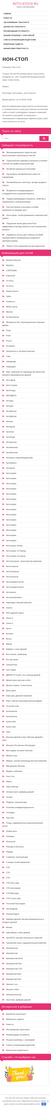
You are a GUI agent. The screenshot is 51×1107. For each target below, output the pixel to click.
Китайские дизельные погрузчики (21, 169)
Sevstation (10, 346)
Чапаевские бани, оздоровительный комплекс (26, 943)
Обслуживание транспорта (16, 22)
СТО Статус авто (13, 898)
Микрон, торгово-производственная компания (26, 761)
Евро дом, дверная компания (19, 696)
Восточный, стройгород (16, 654)
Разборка (10, 836)
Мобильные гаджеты (13, 44)
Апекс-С (9, 618)
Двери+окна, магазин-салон (18, 680)
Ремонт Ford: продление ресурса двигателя (26, 246)
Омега (9, 782)
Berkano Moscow (13, 260)
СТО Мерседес (12, 893)
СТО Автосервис (13, 888)
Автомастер (11, 442)
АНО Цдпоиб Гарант (15, 613)
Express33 (10, 276)
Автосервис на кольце (16, 556)
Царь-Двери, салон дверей (18, 933)
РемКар (9, 852)
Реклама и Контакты (15, 847)
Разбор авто (11, 831)
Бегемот (9, 634)
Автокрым (10, 427)
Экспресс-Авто (12, 989)
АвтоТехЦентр (12, 572)
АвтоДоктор (11, 411)
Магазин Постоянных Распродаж (20, 745)
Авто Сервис (11, 385)
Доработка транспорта (14, 27)
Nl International (12, 317)
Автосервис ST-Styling (16, 551)
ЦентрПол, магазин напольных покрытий (24, 938)
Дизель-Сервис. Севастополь (19, 685)
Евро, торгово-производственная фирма (24, 701)
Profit (8, 336)
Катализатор (11, 711)
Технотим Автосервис (15, 904)
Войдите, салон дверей (16, 649)
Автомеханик (12, 447)
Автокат (9, 422)
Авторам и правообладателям (19, 458)
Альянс (9, 608)
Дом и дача (11, 691)
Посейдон (10, 813)
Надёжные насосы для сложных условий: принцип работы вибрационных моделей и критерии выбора (22, 238)
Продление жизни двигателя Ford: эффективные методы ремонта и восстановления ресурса (24, 226)
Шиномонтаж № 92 (14, 958)
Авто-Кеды (11, 390)
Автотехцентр (12, 566)
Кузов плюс (11, 722)
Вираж (9, 644)
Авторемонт (11, 463)
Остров (9, 797)
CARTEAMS (11, 271)
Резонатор (10, 842)
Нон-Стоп (10, 776)
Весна (9, 639)
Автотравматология (15, 582)
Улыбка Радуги (12, 914)
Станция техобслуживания (18, 862)
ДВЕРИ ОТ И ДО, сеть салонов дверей (23, 675)
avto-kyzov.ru (25, 3)
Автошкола (11, 592)
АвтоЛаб (10, 432)
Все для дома (12, 660)
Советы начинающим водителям (20, 40)
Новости (8, 18)
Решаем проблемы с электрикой (19, 35)
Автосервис (11, 473)
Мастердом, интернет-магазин (19, 751)
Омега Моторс (12, 787)
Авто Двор (10, 380)
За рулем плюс (12, 706)
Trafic (8, 356)
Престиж (10, 818)
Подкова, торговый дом (16, 802)
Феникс (9, 927)
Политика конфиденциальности (20, 807)
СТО (8, 867)
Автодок (9, 401)
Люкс (8, 732)
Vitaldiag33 (11, 367)
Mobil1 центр (11, 307)
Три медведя (11, 909)
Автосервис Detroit (14, 546)
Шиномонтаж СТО (14, 969)
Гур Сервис (11, 670)
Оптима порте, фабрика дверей (20, 792)
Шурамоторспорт (13, 974)
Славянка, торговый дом (17, 857)
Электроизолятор (13, 995)
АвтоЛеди (10, 437)
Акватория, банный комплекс (19, 603)
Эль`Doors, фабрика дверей (18, 1000)
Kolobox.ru (10, 302)
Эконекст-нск (12, 984)
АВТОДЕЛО (11, 396)
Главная (7, 13)
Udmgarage (11, 362)
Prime (8, 330)
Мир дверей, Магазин (15, 766)
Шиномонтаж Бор (14, 964)
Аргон (8, 628)
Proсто (9, 341)
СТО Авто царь (12, 883)
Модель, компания (14, 771)
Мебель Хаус (11, 756)
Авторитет (10, 468)
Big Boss (10, 265)
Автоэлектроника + (14, 597)
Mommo (9, 312)
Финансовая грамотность (16, 48)
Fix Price (10, 281)
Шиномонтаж (12, 948)
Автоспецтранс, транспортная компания (24, 561)
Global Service (12, 291)
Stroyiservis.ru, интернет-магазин (20, 351)
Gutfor (8, 296)
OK (44, 1104)
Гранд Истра (11, 665)
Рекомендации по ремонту (16, 31)
